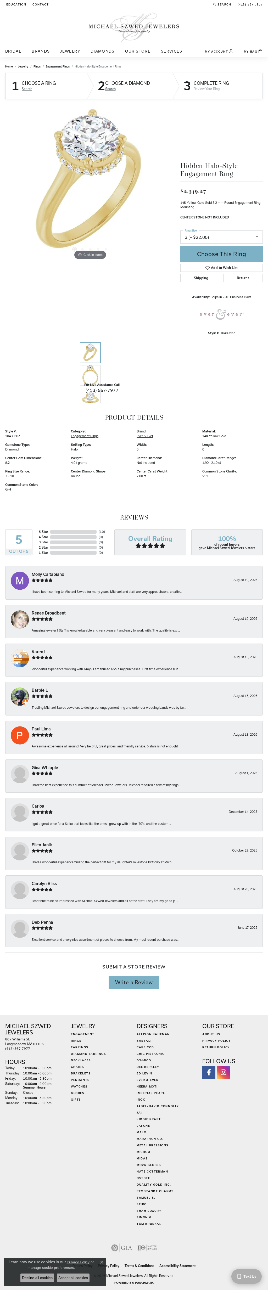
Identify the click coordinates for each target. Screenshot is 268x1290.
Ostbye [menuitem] (143, 1178)
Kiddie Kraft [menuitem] (149, 1119)
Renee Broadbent (49, 613)
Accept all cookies (73, 1278)
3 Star (43, 542)
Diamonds (103, 51)
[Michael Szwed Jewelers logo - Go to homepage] (134, 27)
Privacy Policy (216, 1040)
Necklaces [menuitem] (81, 1060)
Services (171, 51)
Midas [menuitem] (142, 1158)
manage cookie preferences (50, 1267)
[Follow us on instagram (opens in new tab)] (223, 1072)
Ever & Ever (145, 436)
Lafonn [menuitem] (144, 1125)
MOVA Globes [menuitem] (149, 1165)
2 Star (43, 547)
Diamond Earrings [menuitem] (88, 1053)
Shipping (201, 278)
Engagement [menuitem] (82, 1034)
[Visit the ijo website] (147, 1247)
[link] (40, 4)
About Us (211, 1034)
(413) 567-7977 (102, 390)
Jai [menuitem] (139, 1112)
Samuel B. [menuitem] (146, 1197)
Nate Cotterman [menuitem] (152, 1171)
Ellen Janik (42, 845)
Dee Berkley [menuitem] (148, 1066)
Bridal (13, 51)
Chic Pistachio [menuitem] (151, 1053)
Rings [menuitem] (76, 1040)
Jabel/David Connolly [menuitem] (158, 1106)
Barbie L (40, 690)
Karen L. (40, 652)
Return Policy (216, 1047)
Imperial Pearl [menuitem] (151, 1093)
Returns (243, 278)
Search (27, 89)
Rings (37, 66)
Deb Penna (42, 922)
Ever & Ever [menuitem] (148, 1079)
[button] (15, 4)
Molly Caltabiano (48, 574)
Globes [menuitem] (78, 1093)
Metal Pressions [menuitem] (153, 1145)
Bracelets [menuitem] (81, 1073)
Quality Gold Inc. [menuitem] (154, 1184)
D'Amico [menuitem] (144, 1060)
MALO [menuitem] (141, 1132)
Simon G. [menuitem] (145, 1217)
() (102, 531)
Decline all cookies (37, 1278)
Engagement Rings (58, 66)
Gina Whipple (45, 767)
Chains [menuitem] (77, 1066)
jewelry (23, 66)
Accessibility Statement (177, 1266)
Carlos (38, 806)
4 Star (43, 537)
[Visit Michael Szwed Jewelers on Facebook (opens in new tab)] (208, 1072)
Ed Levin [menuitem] (144, 1073)
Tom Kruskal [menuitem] (149, 1223)
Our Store (137, 51)
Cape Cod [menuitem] (145, 1047)
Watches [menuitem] (79, 1086)
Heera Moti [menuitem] (147, 1086)
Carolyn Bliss (44, 883)
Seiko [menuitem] (142, 1204)
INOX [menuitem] (141, 1099)
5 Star (43, 531)
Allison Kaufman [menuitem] (153, 1034)
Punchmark (144, 1282)
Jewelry (70, 51)
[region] (90, 182)
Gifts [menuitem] (76, 1099)
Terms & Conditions (139, 1266)
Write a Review (134, 982)
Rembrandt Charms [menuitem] (155, 1191)
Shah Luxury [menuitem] (149, 1210)
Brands (41, 51)
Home (9, 66)
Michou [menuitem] (143, 1151)
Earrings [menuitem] (79, 1047)
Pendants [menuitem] (80, 1079)
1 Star (43, 552)
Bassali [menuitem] (144, 1040)
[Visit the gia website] (121, 1247)
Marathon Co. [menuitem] (150, 1138)
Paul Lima (41, 729)
